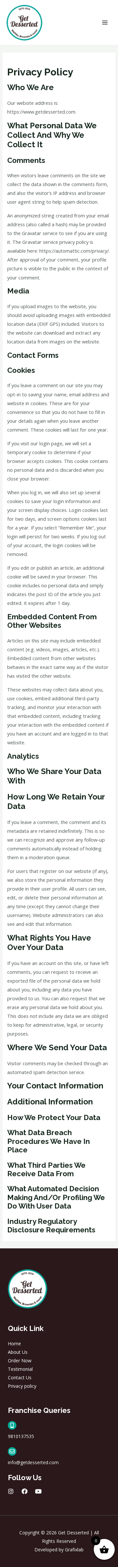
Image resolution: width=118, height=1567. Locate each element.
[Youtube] (38, 1491)
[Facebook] (25, 1491)
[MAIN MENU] (104, 22)
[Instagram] (11, 1491)
